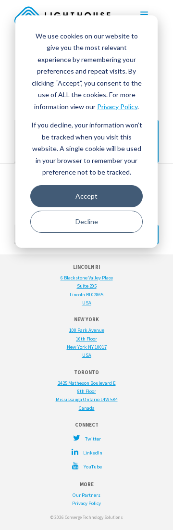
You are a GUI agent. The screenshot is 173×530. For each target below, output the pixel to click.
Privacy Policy (117, 106)
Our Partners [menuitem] (86, 495)
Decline (86, 221)
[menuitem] (86, 437)
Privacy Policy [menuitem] (86, 503)
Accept (86, 196)
